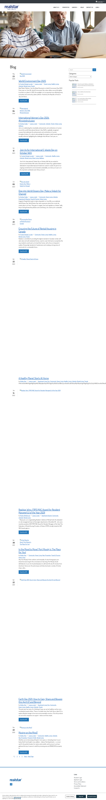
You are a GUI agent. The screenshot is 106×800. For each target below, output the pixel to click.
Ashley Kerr (23, 381)
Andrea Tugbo (24, 124)
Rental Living (27, 86)
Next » (25, 756)
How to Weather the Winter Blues (84, 91)
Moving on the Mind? (28, 732)
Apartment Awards (47, 515)
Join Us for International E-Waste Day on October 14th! (38, 151)
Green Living (47, 84)
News (82, 7)
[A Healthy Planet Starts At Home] (26, 316)
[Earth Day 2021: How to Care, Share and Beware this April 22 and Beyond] (26, 637)
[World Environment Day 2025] (26, 75)
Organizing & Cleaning (24, 199)
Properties (65, 7)
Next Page (31, 756)
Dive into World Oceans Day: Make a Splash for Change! (40, 192)
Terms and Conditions (79, 782)
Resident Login (78, 777)
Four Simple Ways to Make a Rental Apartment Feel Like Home (84, 99)
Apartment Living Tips (44, 381)
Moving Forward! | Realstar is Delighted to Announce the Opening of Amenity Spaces (86, 84)
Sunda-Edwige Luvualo (26, 84)
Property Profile (32, 738)
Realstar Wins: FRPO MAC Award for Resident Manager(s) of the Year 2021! (39, 511)
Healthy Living (55, 84)
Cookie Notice (17, 798)
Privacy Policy (77, 784)
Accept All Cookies (92, 796)
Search (71, 69)
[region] (53, 796)
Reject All (81, 796)
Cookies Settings (70, 796)
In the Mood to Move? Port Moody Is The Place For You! (40, 551)
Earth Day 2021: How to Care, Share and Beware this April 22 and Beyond (40, 700)
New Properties (46, 555)
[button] (100, 2)
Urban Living (58, 124)
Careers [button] (74, 7)
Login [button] (97, 7)
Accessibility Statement (80, 786)
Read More (22, 100)
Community (42, 124)
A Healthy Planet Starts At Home (34, 378)
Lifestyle (21, 86)
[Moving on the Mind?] (26, 727)
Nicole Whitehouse (25, 515)
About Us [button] (56, 7)
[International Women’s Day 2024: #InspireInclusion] (26, 110)
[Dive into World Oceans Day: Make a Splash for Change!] (26, 184)
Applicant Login (78, 780)
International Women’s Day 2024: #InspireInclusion (34, 119)
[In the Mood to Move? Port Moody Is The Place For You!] (26, 542)
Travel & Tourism (35, 199)
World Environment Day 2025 (32, 80)
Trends (33, 86)
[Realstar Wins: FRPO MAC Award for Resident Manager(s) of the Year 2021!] (26, 447)
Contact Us (89, 7)
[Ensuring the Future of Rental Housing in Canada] (26, 221)
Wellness (21, 126)
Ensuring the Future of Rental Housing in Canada (37, 230)
